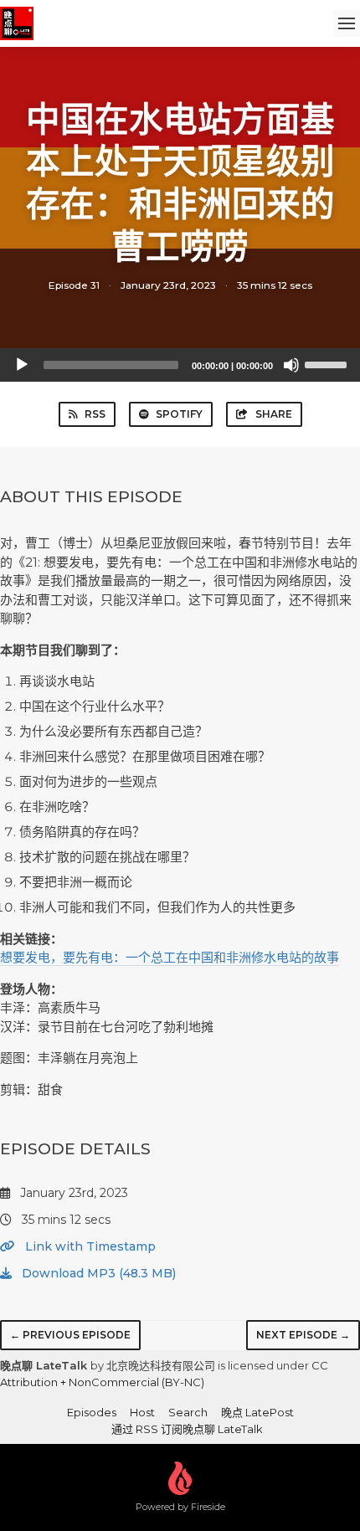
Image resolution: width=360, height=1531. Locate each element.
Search (188, 1412)
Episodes (91, 1412)
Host (142, 1412)
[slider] (328, 363)
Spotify (179, 414)
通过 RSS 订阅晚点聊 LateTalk (187, 1429)
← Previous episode (70, 1334)
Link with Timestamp (89, 1246)
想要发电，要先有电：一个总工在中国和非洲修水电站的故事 (169, 957)
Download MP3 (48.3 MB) (97, 1273)
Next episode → (303, 1334)
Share (273, 414)
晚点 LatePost (257, 1412)
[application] (180, 365)
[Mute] (291, 365)
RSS (95, 414)
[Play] (21, 365)
